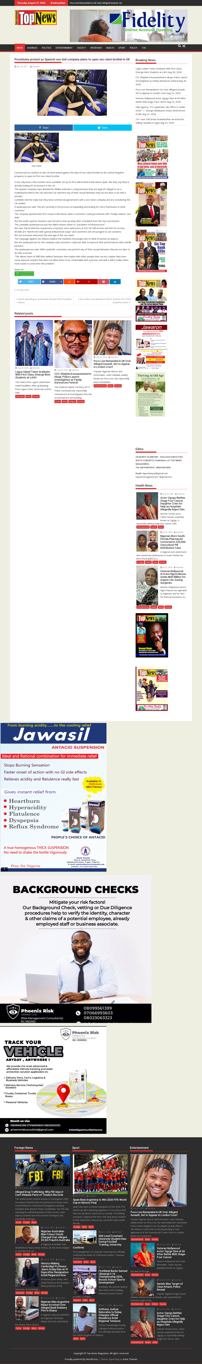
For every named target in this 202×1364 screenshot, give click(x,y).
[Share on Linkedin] (115, 281)
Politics (46, 48)
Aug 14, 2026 (48, 1298)
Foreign (20, 290)
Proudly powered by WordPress (81, 1359)
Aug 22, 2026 (22, 1188)
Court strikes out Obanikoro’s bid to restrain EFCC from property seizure (104, 301)
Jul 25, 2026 (167, 567)
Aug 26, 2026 (22, 368)
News (20, 48)
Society (81, 48)
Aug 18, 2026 (167, 494)
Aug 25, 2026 (101, 357)
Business (32, 48)
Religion (72, 401)
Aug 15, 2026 (48, 1259)
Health (110, 48)
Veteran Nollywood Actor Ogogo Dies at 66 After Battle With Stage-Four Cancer (111, 2)
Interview (96, 48)
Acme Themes (130, 1359)
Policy (133, 48)
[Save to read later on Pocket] (103, 281)
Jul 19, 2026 (80, 1196)
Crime (57, 401)
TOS (144, 48)
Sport (122, 48)
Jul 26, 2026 (167, 532)
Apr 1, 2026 (106, 1267)
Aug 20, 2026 (48, 1227)
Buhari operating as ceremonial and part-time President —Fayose (43, 301)
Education (20, 396)
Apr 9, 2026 (106, 1232)
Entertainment (64, 48)
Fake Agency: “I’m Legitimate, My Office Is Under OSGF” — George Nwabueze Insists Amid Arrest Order (160, 110)
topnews (35, 66)
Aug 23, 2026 (164, 1244)
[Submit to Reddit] (69, 281)
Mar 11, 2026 (106, 1305)
